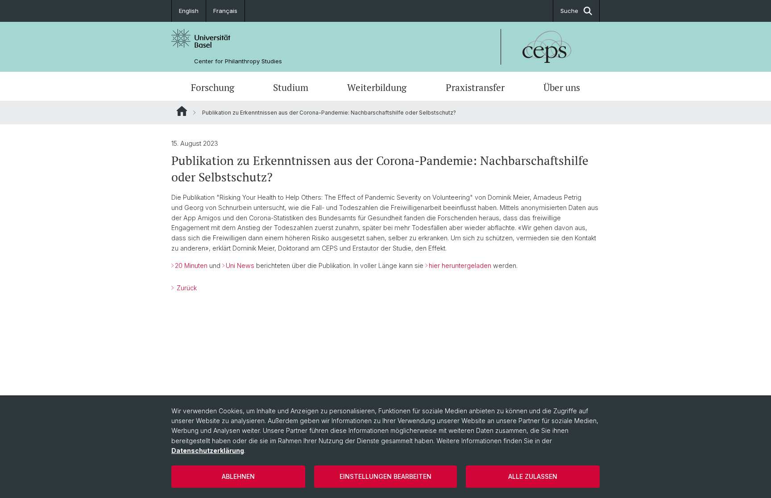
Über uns (561, 87)
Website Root (182, 111)
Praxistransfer (475, 87)
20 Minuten (191, 265)
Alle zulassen (532, 476)
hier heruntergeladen (460, 265)
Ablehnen (238, 476)
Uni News (240, 265)
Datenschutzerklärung (207, 450)
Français (225, 10)
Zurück (186, 288)
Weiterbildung (376, 87)
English (189, 10)
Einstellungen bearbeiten (385, 476)
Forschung (212, 87)
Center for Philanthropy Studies (238, 61)
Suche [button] (569, 10)
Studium (290, 87)
